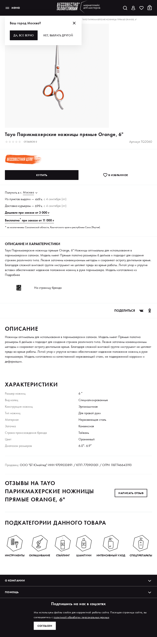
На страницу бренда (48, 288)
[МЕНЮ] (7, 8)
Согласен (44, 626)
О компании (15, 580)
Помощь (12, 592)
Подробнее (12, 275)
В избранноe (118, 175)
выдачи (26, 199)
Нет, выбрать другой (58, 35)
